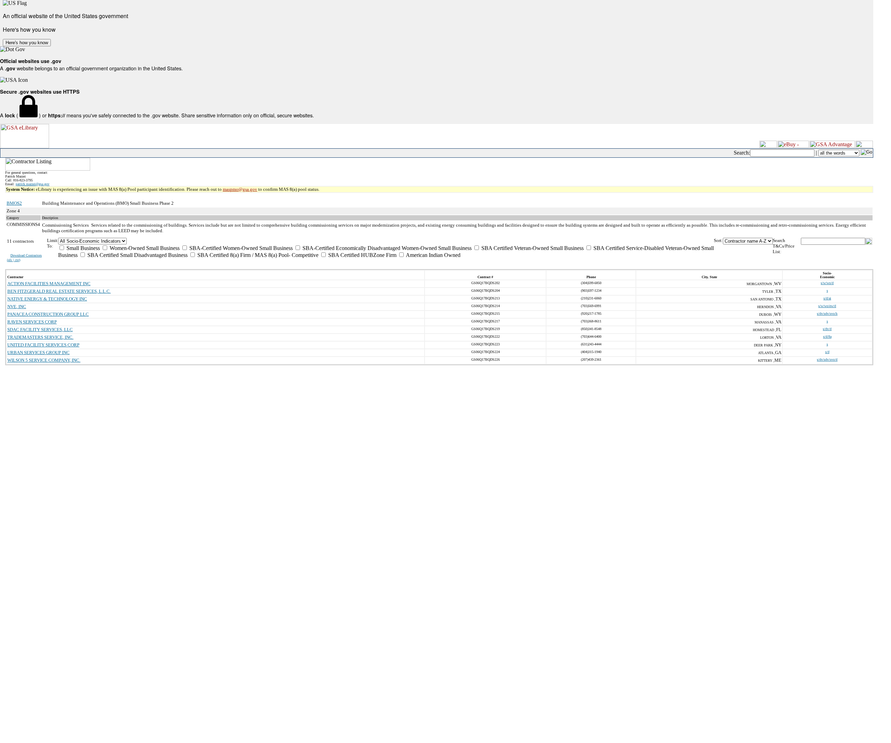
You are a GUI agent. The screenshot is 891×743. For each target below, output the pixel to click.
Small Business (82, 248)
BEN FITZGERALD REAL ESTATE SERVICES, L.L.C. (59, 291)
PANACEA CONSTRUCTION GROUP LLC (48, 314)
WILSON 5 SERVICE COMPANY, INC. (43, 360)
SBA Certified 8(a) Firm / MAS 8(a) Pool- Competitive (257, 255)
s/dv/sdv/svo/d (827, 359)
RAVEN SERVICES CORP (32, 321)
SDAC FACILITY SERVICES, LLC (40, 329)
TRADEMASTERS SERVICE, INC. (40, 337)
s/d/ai (827, 298)
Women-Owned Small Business (144, 248)
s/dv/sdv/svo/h (827, 313)
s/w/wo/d (827, 283)
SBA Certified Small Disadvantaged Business (137, 255)
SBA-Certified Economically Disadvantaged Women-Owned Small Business (386, 248)
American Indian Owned (432, 255)
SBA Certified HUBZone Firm (361, 255)
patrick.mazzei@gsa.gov (32, 184)
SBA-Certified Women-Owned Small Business (240, 248)
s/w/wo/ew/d (827, 306)
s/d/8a (827, 336)
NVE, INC (16, 306)
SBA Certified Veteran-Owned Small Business (532, 248)
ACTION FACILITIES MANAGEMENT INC (48, 283)
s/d (827, 352)
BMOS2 (14, 203)
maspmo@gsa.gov (240, 189)
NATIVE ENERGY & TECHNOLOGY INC (47, 299)
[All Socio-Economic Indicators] (386, 241)
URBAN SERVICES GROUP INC (38, 352)
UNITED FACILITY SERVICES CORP (43, 344)
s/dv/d (827, 329)
